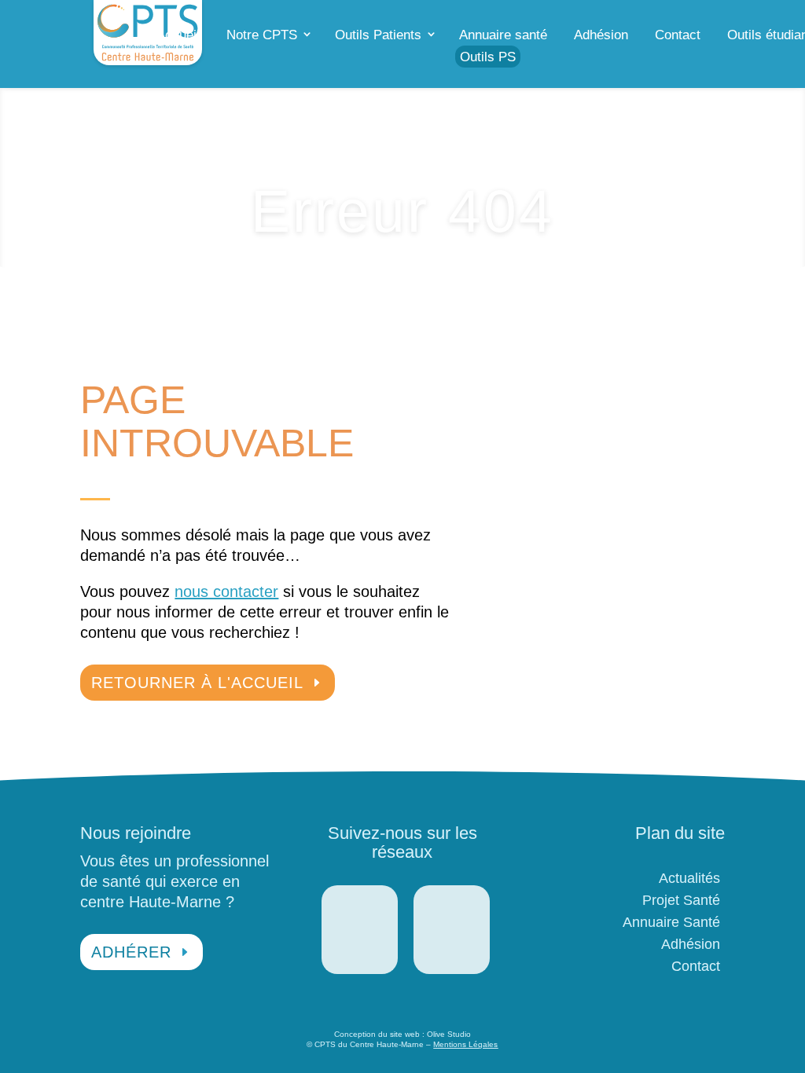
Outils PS (488, 56)
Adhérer (131, 952)
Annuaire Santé (671, 922)
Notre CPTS (261, 34)
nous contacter (226, 591)
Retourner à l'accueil (197, 682)
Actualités (689, 878)
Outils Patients (378, 34)
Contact (677, 34)
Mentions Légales (465, 1044)
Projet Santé (681, 900)
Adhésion (601, 34)
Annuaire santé (503, 34)
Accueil (178, 34)
